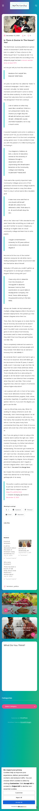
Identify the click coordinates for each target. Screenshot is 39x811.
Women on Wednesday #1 (24, 550)
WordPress (24, 718)
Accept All (19, 802)
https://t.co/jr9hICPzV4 (14, 492)
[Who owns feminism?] (11, 570)
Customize (19, 793)
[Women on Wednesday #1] (25, 543)
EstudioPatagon (26, 722)
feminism (10, 586)
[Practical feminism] (11, 549)
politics (16, 586)
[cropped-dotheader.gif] (19, 5)
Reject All (19, 797)
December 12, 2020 (12, 497)
